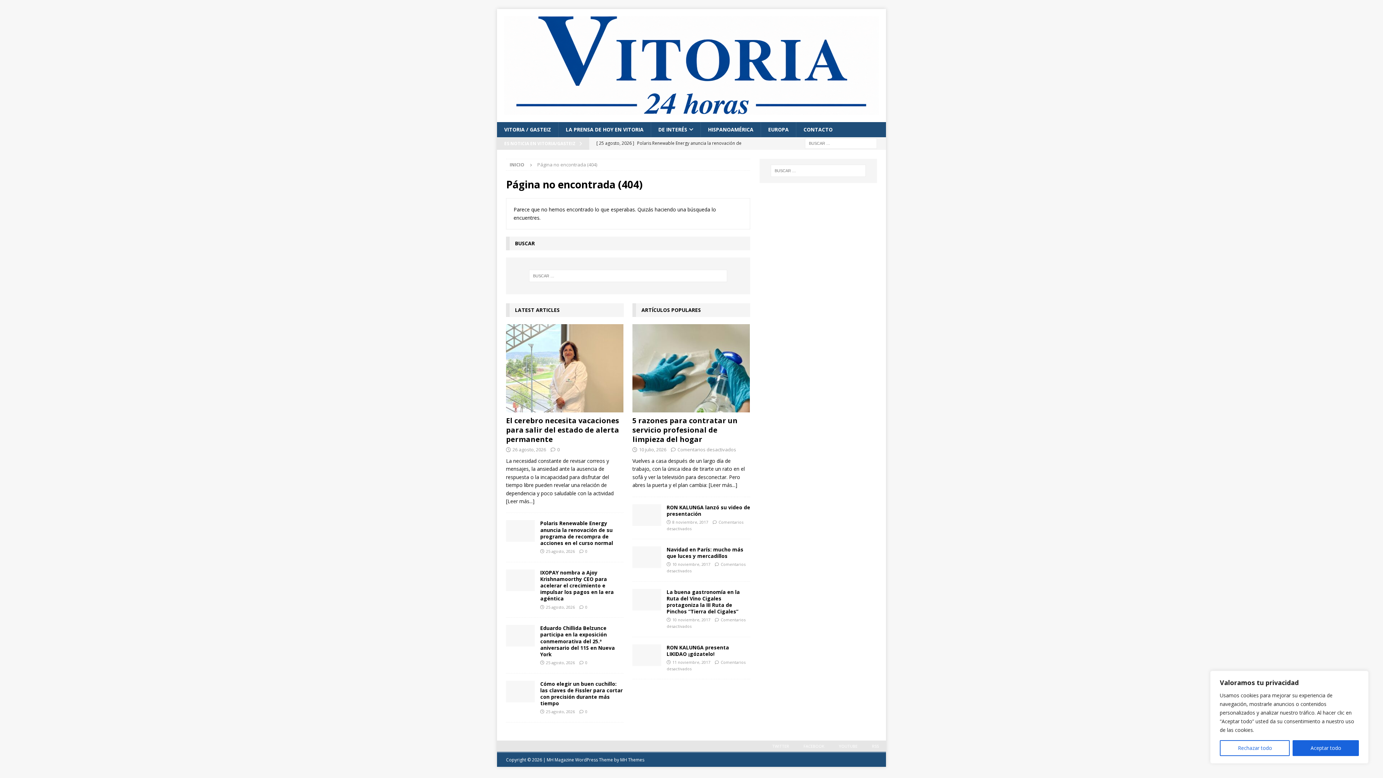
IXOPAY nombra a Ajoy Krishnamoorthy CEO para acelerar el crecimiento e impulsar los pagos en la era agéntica (577, 585)
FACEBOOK (814, 746)
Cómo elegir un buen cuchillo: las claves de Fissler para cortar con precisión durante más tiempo (581, 693)
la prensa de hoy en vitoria (605, 129)
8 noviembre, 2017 (690, 522)
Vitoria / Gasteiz (527, 129)
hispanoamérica (730, 129)
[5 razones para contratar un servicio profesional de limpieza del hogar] (691, 368)
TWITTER (780, 746)
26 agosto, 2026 (529, 449)
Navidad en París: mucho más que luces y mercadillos (705, 552)
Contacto (818, 129)
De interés (672, 129)
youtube (848, 746)
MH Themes (632, 760)
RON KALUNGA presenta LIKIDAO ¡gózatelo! (698, 650)
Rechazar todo (1255, 748)
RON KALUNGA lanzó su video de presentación (708, 510)
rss (875, 746)
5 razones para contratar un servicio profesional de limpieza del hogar (685, 430)
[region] (1289, 717)
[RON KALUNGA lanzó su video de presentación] (646, 515)
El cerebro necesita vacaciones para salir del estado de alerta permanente (562, 430)
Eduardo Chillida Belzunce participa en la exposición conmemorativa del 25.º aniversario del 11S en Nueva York (577, 641)
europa (778, 129)
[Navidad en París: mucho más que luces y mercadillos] (646, 557)
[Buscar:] (841, 142)
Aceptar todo (1326, 748)
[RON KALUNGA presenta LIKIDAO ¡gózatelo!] (646, 655)
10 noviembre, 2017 (691, 564)
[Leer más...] (520, 501)
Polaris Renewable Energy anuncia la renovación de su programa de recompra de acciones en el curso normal (576, 533)
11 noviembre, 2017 (691, 662)
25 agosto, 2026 (560, 551)
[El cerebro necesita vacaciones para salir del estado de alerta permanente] (565, 368)
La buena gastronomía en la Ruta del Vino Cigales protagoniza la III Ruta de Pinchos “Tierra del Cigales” (703, 602)
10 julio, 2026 (652, 449)
